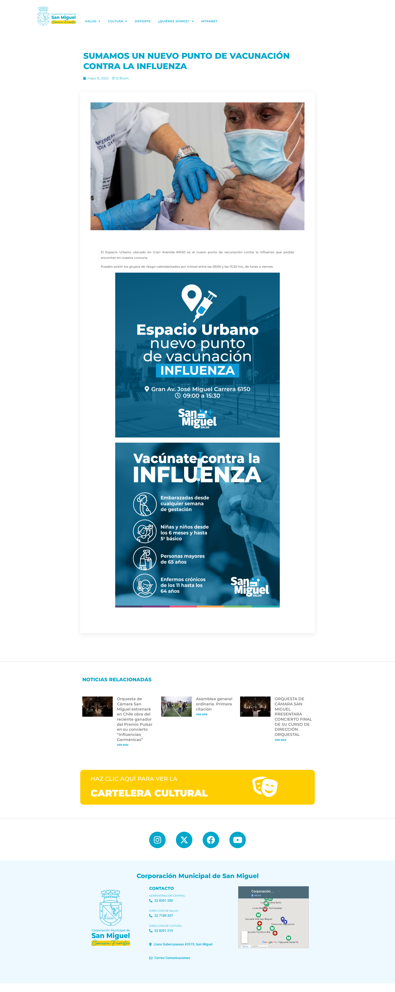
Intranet (209, 21)
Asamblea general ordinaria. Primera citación (214, 704)
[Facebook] (211, 840)
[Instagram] (157, 840)
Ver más (123, 744)
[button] (181, 944)
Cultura (115, 21)
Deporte (143, 21)
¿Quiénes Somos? (174, 21)
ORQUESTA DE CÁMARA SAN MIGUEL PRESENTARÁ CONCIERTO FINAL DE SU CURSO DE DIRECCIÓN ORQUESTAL (293, 717)
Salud (90, 21)
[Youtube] (237, 840)
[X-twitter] (184, 840)
